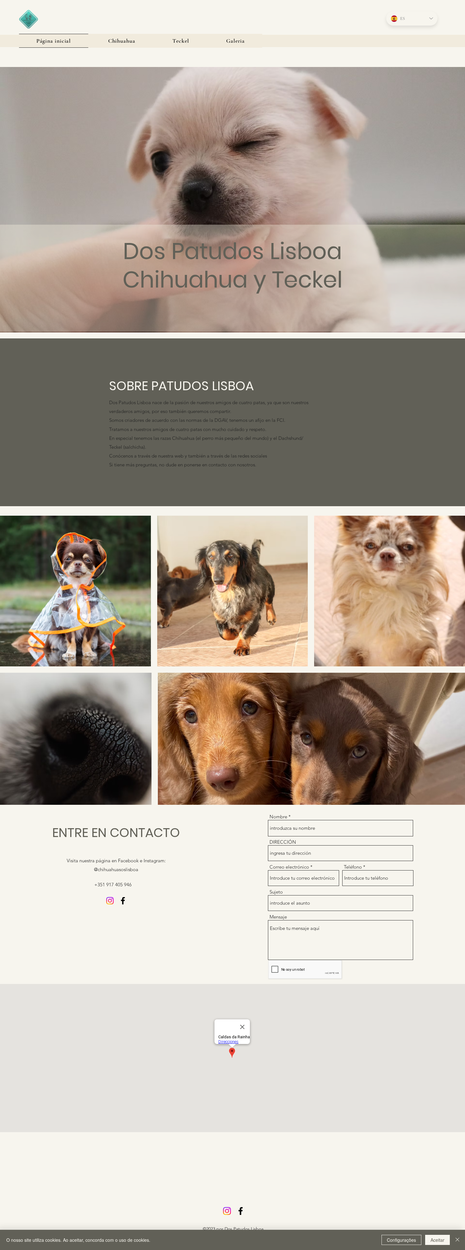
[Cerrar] (457, 1240)
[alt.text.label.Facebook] (123, 901)
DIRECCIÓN (283, 842)
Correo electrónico (289, 867)
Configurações (401, 1240)
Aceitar (437, 1240)
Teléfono (353, 867)
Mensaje (278, 916)
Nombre (278, 816)
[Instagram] (110, 901)
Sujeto (276, 891)
